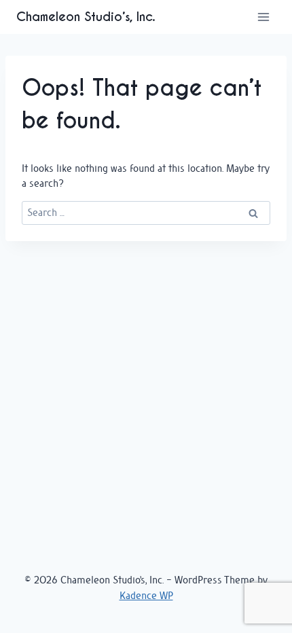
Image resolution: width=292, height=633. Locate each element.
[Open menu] (263, 16)
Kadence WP (146, 595)
